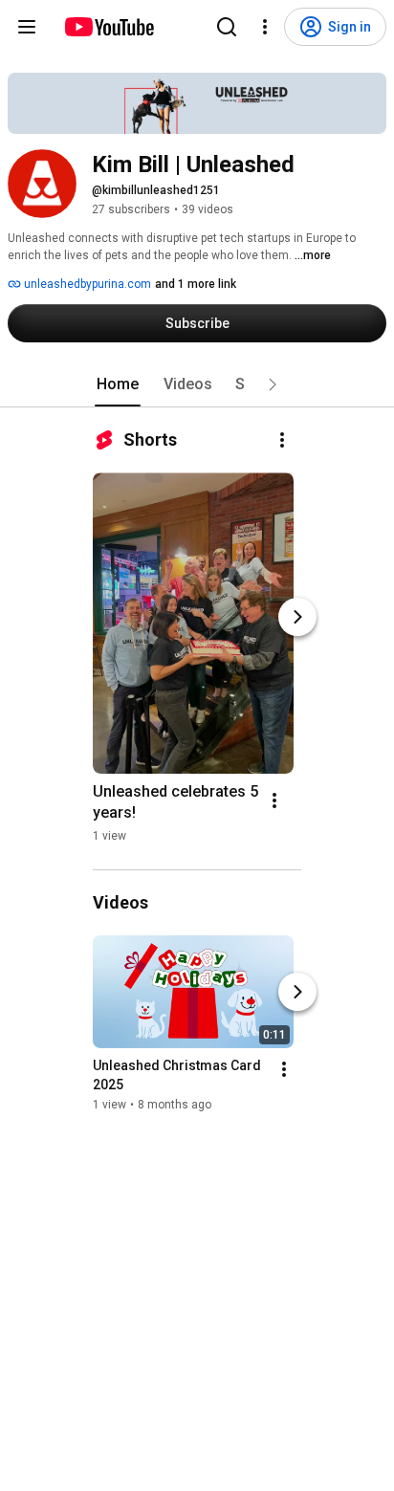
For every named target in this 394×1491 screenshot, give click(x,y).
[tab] (118, 384)
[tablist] (197, 384)
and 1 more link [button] (195, 284)
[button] (273, 384)
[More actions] (282, 440)
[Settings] (264, 26)
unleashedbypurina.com (86, 284)
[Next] (297, 617)
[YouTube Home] (108, 27)
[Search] (226, 26)
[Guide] (26, 26)
